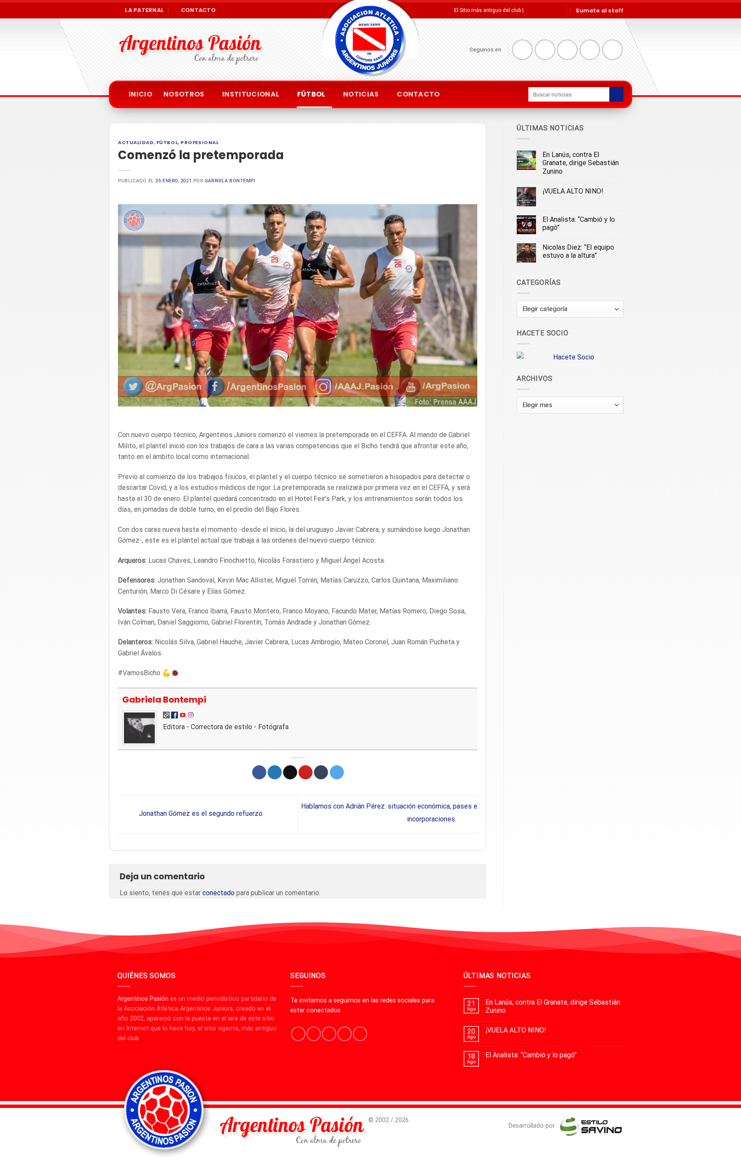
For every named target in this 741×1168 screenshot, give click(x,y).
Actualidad (136, 142)
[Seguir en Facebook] (522, 49)
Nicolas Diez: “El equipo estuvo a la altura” (578, 251)
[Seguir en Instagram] (545, 49)
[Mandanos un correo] (590, 49)
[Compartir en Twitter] (275, 772)
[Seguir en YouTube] (612, 49)
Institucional (250, 94)
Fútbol (311, 94)
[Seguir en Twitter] (567, 49)
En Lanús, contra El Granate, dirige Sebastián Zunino (580, 163)
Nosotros (184, 94)
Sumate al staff (599, 10)
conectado (218, 893)
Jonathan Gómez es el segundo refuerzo (199, 814)
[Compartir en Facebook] (259, 772)
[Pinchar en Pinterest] (305, 772)
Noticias (361, 94)
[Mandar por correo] (290, 772)
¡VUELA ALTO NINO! (572, 191)
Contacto (418, 94)
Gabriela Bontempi (230, 181)
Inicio (140, 94)
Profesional (200, 142)
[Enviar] (616, 94)
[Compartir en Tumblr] (321, 772)
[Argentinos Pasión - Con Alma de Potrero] (370, 43)
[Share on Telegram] (337, 772)
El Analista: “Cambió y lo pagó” (578, 223)
